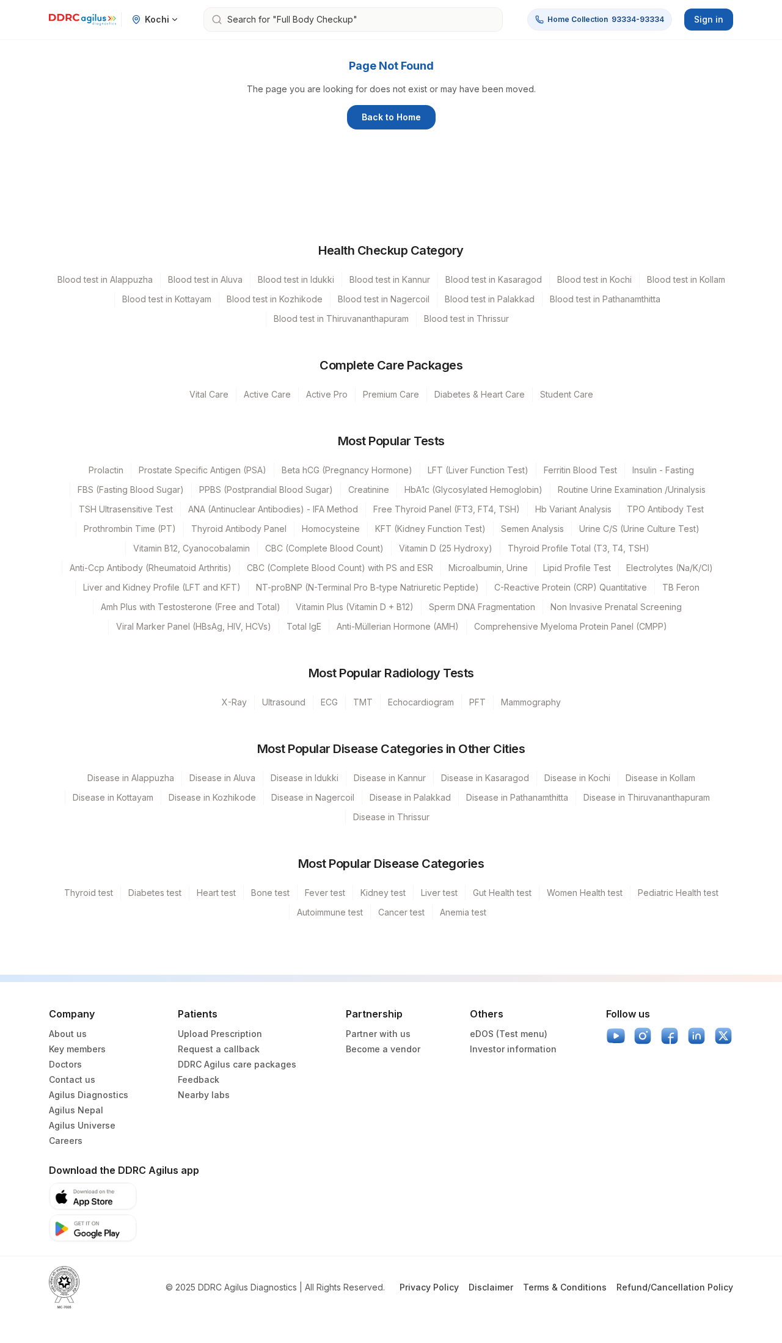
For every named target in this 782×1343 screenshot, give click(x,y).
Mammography (531, 702)
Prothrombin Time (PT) (130, 528)
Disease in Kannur (390, 778)
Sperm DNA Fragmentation (482, 607)
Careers (65, 1140)
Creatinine (368, 489)
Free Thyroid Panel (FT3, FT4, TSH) (446, 509)
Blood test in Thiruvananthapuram (341, 318)
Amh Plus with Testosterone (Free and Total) (190, 607)
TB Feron (681, 587)
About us (68, 1033)
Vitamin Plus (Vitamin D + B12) (355, 607)
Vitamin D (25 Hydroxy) (445, 548)
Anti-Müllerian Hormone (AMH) (398, 626)
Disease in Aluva (222, 778)
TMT (363, 702)
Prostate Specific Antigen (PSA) (202, 470)
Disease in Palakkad (410, 797)
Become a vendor (383, 1049)
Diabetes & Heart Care (479, 394)
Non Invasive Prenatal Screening (616, 607)
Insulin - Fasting (663, 470)
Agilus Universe (82, 1125)
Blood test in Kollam (686, 279)
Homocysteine (331, 528)
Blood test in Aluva (205, 279)
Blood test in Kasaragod (493, 279)
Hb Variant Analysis (573, 509)
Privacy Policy (429, 1287)
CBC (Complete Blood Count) (324, 548)
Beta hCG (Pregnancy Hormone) (347, 470)
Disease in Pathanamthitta (517, 797)
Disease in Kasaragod (485, 778)
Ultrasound (283, 702)
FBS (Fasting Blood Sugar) (131, 489)
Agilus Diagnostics (88, 1095)
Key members (77, 1049)
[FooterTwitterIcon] (723, 1036)
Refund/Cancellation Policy (674, 1287)
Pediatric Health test (678, 892)
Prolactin (106, 470)
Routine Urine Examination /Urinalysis (632, 489)
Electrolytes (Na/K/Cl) (669, 567)
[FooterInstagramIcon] (642, 1036)
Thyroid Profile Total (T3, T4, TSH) (578, 548)
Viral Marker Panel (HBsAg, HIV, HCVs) (193, 626)
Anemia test (463, 912)
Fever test (325, 892)
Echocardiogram (421, 702)
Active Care (267, 394)
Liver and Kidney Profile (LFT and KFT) (162, 587)
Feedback (198, 1079)
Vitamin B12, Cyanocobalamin (191, 548)
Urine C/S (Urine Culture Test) (639, 528)
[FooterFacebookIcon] (669, 1036)
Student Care (566, 394)
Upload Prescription (220, 1033)
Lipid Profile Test (577, 567)
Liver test (439, 892)
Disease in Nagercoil (312, 797)
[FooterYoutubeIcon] (616, 1036)
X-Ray (234, 702)
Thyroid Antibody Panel (239, 528)
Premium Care (391, 394)
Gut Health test (502, 892)
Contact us (72, 1079)
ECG (329, 702)
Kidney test (383, 892)
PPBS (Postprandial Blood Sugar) (266, 489)
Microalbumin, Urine (488, 567)
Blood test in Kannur (389, 279)
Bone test (270, 892)
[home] (82, 19)
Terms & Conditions (565, 1287)
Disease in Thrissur (391, 817)
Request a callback (219, 1049)
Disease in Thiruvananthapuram (646, 797)
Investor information (513, 1049)
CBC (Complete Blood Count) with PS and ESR (340, 567)
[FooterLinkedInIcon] (696, 1036)
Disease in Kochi (577, 778)
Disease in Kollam (660, 778)
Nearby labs (204, 1095)
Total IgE (304, 626)
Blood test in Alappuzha (105, 279)
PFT (477, 702)
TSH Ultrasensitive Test (126, 509)
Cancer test (401, 912)
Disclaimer (491, 1287)
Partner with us (378, 1033)
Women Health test (585, 892)
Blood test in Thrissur (466, 318)
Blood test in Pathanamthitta (605, 299)
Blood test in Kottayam (166, 299)
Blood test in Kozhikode (275, 299)
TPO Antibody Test (665, 509)
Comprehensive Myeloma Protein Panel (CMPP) (570, 626)
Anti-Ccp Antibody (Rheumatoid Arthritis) (151, 567)
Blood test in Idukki (296, 279)
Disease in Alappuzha (130, 778)
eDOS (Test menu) (508, 1033)
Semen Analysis (532, 528)
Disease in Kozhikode (212, 797)
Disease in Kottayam (113, 797)
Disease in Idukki (304, 778)
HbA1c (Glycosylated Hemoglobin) (473, 489)
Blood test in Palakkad (490, 299)
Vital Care (208, 394)
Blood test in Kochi (594, 279)
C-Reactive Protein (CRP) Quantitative (570, 587)
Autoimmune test (330, 912)
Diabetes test (154, 892)
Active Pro (327, 394)
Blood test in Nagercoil (383, 299)
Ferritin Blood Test (580, 470)
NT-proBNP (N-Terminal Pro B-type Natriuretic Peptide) (367, 587)
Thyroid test (88, 892)
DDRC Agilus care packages (237, 1064)
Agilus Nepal (76, 1110)
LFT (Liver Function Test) (478, 470)
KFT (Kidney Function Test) (430, 528)
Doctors (65, 1064)
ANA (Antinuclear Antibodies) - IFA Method (273, 509)
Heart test (216, 892)
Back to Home (391, 117)
